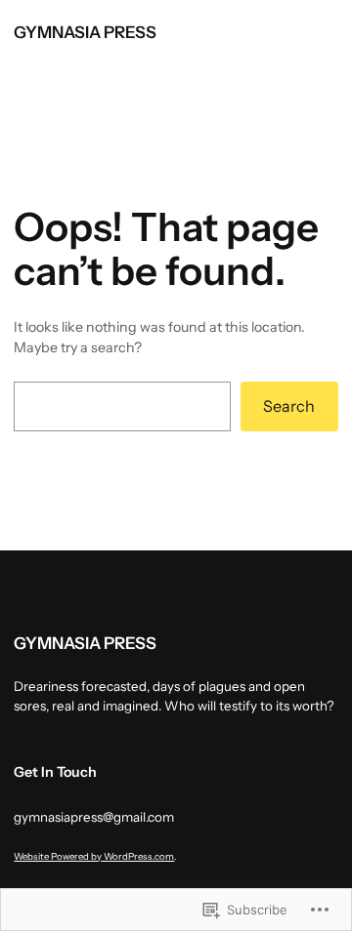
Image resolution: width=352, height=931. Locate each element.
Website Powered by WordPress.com (94, 856)
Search (289, 406)
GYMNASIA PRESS (85, 32)
